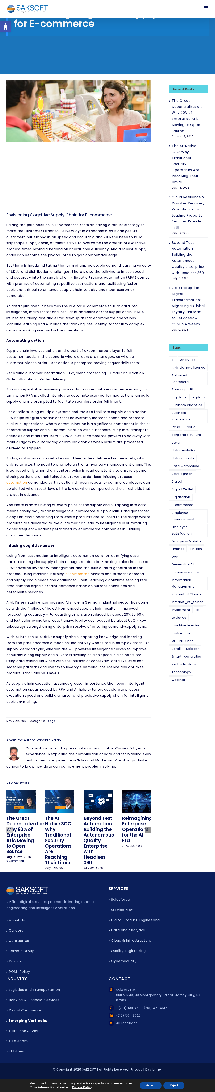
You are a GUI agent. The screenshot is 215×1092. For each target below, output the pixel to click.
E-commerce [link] (182, 505)
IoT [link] (198, 610)
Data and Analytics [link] (128, 930)
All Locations (126, 1023)
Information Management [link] (183, 583)
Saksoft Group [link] (21, 951)
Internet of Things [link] (186, 594)
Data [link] (176, 443)
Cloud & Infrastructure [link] (131, 940)
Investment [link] (181, 610)
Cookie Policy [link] (82, 1087)
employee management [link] (183, 516)
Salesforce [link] (120, 899)
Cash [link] (176, 427)
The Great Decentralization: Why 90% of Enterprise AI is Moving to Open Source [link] (26, 835)
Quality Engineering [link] (128, 950)
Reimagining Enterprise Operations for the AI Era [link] (137, 829)
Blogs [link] (51, 721)
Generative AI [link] (183, 564)
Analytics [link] (187, 360)
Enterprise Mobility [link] (187, 541)
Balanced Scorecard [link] (180, 378)
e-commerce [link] (77, 574)
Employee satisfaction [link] (182, 530)
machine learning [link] (186, 625)
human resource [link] (185, 572)
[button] (9, 830)
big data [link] (179, 397)
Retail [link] (176, 649)
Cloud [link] (191, 427)
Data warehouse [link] (185, 466)
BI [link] (191, 389)
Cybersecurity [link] (123, 961)
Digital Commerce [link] (25, 1010)
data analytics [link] (184, 450)
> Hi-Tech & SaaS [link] (24, 1030)
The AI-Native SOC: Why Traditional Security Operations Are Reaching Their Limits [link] (58, 840)
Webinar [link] (178, 680)
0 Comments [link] (15, 861)
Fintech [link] (196, 549)
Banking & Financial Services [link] (34, 1000)
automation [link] (16, 482)
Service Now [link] (122, 909)
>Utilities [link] (16, 1051)
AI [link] (173, 360)
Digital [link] (177, 481)
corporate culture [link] (186, 435)
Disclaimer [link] (153, 1069)
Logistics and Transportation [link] (34, 989)
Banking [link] (178, 389)
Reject (174, 1085)
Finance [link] (178, 549)
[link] (5, 26)
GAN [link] (175, 557)
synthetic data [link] (184, 664)
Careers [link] (16, 930)
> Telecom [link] (18, 1041)
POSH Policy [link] (19, 971)
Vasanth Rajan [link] (49, 740)
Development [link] (183, 474)
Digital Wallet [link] (182, 489)
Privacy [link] (15, 961)
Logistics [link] (179, 617)
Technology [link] (181, 672)
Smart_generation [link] (187, 656)
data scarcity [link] (183, 458)
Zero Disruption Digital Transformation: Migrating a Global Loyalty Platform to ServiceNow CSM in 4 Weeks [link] (188, 306)
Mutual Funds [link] (183, 641)
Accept (150, 1085)
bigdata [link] (198, 397)
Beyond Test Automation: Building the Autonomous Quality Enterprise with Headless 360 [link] (99, 840)
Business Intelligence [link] (181, 416)
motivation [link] (181, 633)
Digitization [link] (181, 497)
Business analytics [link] (187, 405)
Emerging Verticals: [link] (28, 1020)
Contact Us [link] (19, 940)
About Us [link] (17, 920)
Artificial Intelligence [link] (188, 367)
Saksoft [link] (192, 649)
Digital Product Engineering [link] (135, 920)
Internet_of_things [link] (187, 602)
